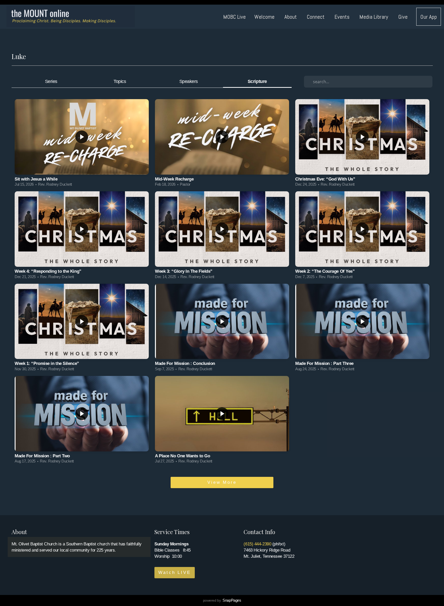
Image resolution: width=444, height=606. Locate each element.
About (291, 16)
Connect (316, 16)
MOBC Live (234, 16)
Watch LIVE (174, 572)
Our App (428, 16)
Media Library (374, 16)
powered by (222, 600)
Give (403, 16)
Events (343, 16)
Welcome (265, 16)
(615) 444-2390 (257, 544)
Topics (120, 81)
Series (51, 81)
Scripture (257, 81)
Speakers (188, 81)
